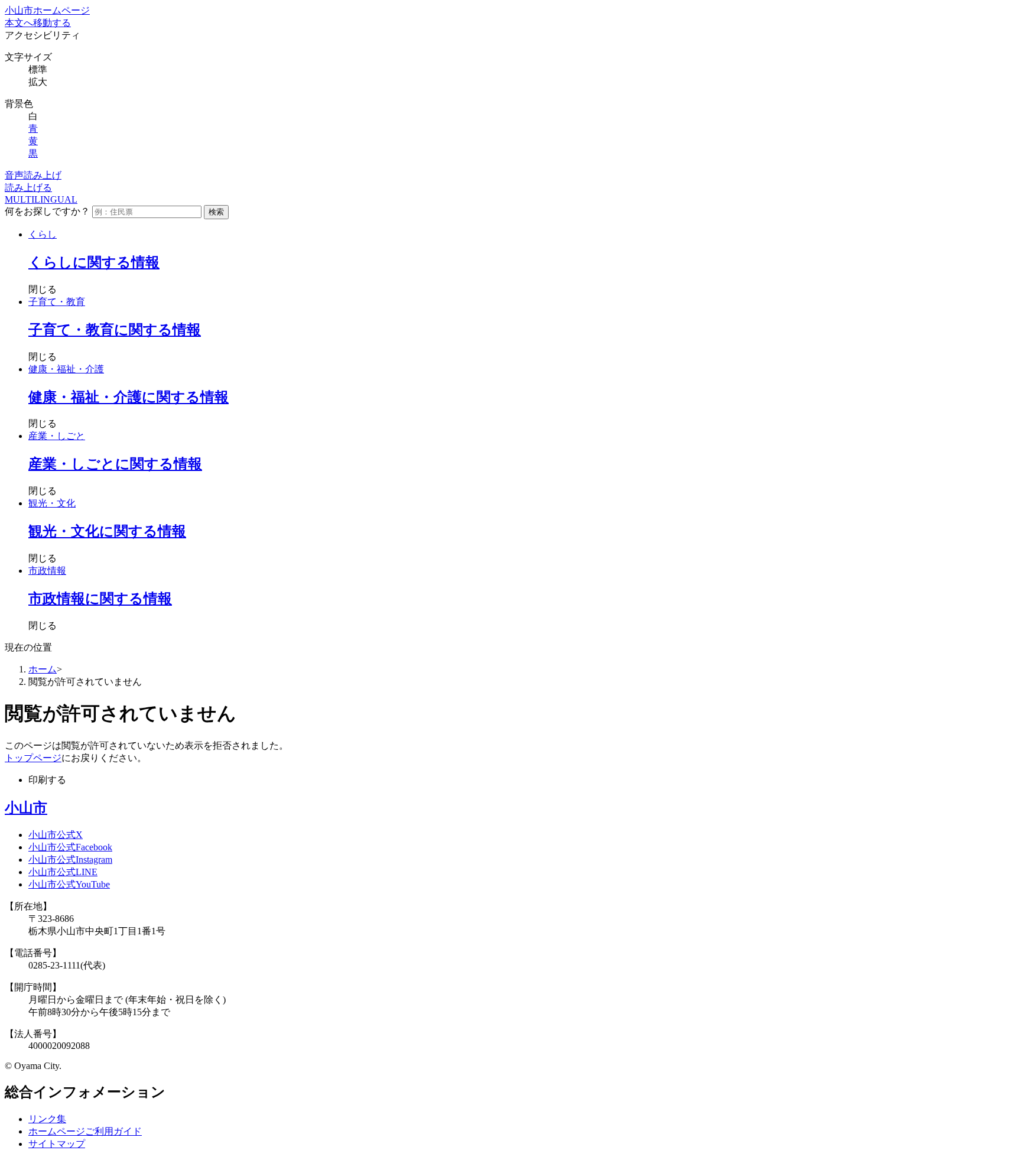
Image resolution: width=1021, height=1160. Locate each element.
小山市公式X (55, 835)
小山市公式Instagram (70, 859)
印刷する (47, 780)
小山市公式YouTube (69, 884)
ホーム (42, 669)
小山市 (26, 807)
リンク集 (47, 1119)
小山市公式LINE (62, 872)
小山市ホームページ (47, 10)
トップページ (33, 758)
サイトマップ (56, 1144)
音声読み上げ (33, 175)
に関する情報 (94, 262)
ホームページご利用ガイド (85, 1131)
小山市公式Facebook (70, 847)
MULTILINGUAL (41, 199)
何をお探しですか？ (47, 211)
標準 (37, 69)
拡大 (37, 82)
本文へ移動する (38, 23)
